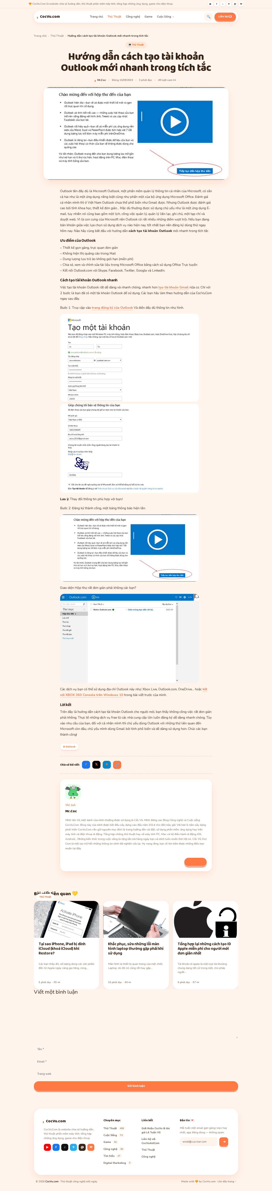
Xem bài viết (195, 862)
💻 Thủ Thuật (136, 45)
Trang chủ (96, 17)
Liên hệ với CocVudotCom (150, 1141)
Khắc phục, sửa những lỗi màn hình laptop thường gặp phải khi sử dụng (135, 948)
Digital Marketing (116, 1163)
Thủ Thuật (114, 17)
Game (148, 17)
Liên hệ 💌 (225, 16)
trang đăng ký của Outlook (112, 307)
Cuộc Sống (164, 17)
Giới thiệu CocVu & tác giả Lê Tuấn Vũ (156, 1130)
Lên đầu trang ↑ (227, 1181)
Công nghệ (133, 17)
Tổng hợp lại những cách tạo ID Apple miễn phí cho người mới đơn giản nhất (204, 948)
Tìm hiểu (111, 1156)
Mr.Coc (101, 80)
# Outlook (69, 747)
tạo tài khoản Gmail (173, 287)
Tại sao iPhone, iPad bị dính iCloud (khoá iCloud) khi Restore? (62, 948)
